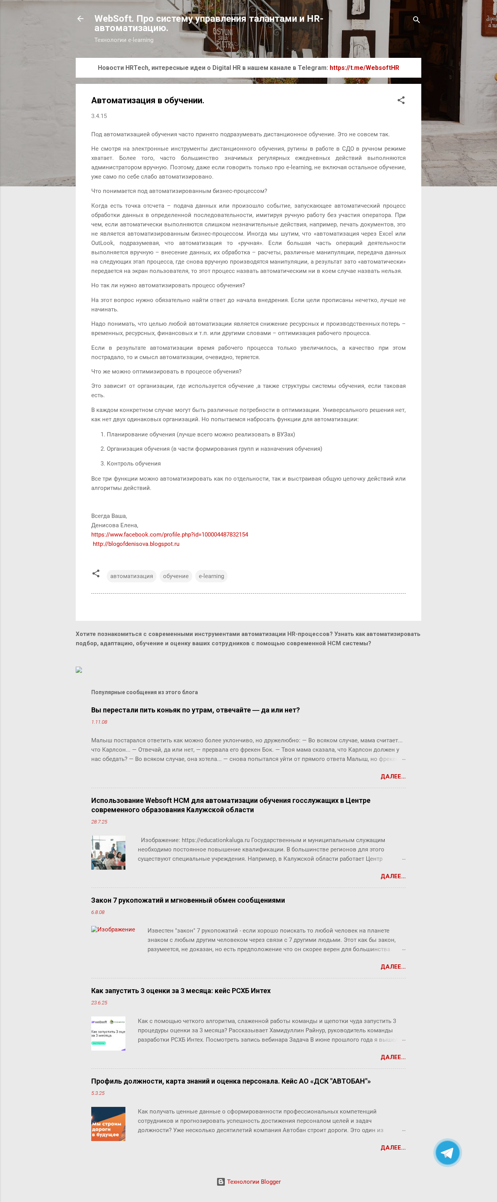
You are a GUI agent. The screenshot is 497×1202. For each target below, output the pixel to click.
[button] (401, 102)
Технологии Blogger (253, 1181)
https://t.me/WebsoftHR (364, 67)
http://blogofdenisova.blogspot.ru (135, 543)
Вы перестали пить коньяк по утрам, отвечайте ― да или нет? (195, 710)
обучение (176, 576)
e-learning (211, 576)
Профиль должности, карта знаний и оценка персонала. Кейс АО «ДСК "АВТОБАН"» (231, 1081)
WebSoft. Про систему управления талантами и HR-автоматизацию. (208, 23)
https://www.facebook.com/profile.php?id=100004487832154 (169, 534)
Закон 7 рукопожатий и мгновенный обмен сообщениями (188, 900)
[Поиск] (416, 21)
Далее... (393, 776)
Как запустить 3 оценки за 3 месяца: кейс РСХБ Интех (181, 991)
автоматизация (131, 576)
